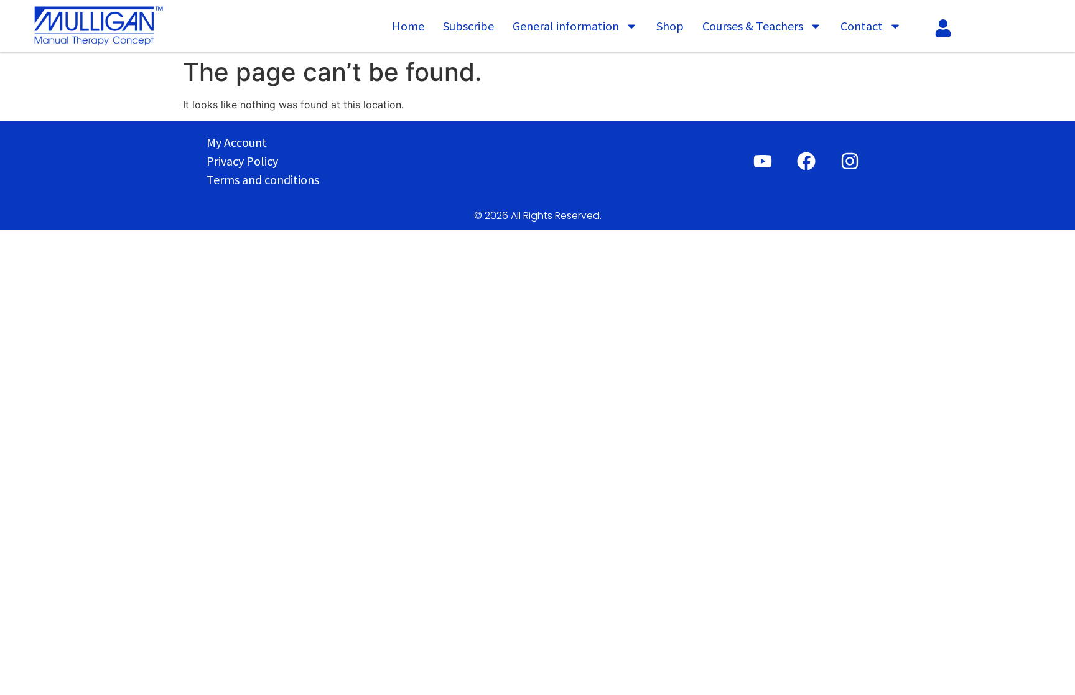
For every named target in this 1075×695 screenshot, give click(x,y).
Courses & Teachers (752, 26)
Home (408, 26)
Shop (670, 26)
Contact (861, 26)
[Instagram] (849, 161)
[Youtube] (762, 161)
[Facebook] (806, 161)
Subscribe (468, 26)
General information (566, 26)
